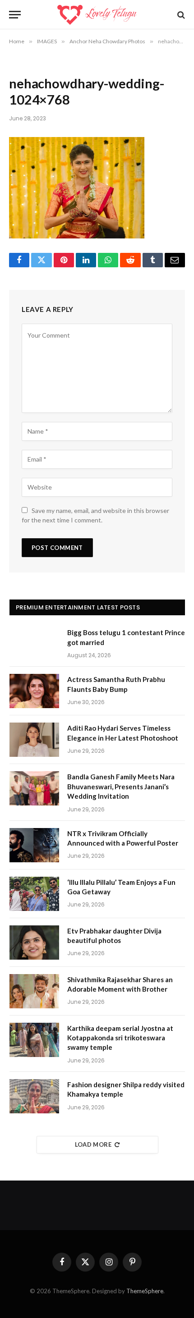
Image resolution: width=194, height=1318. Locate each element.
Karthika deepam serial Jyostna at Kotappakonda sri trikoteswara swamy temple (120, 1038)
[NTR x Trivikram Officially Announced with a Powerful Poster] (34, 845)
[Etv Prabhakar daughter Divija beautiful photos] (34, 942)
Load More (93, 1144)
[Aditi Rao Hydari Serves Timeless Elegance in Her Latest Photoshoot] (34, 740)
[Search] (180, 15)
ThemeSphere (144, 1291)
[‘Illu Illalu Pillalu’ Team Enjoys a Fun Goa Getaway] (34, 894)
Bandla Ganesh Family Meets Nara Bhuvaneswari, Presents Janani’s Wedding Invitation (121, 786)
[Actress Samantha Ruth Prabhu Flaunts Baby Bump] (34, 691)
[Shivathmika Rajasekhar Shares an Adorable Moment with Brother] (34, 991)
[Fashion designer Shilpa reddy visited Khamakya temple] (34, 1096)
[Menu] (15, 15)
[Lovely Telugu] (96, 14)
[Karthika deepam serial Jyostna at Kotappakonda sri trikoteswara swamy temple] (34, 1040)
